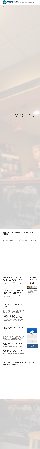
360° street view (18, 232)
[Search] (3, 7)
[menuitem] (4, 2)
